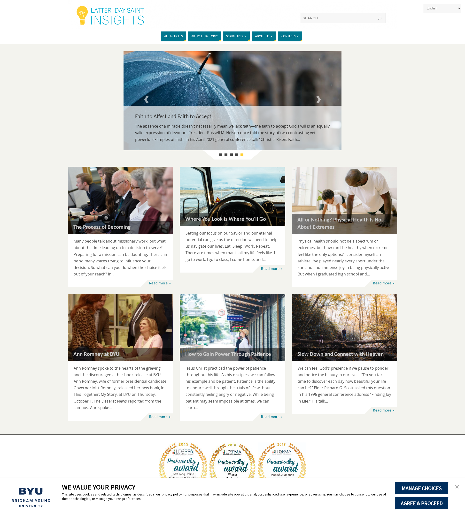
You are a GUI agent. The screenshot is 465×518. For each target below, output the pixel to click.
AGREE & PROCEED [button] (422, 503)
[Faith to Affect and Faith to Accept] (232, 100)
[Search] (379, 18)
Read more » (160, 283)
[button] (457, 487)
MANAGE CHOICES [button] (422, 488)
